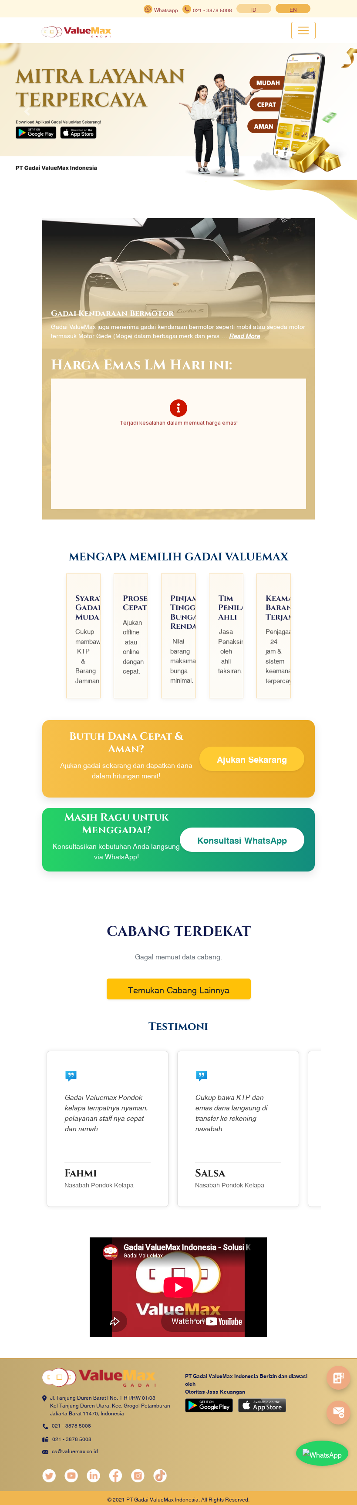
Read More (244, 335)
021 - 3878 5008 (71, 1425)
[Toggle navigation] (303, 30)
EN (293, 9)
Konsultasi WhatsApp (242, 839)
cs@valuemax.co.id (75, 1450)
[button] (27, 111)
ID (253, 9)
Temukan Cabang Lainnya (178, 989)
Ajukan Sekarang (252, 758)
